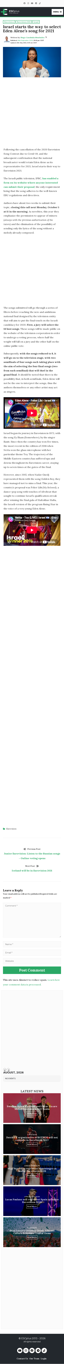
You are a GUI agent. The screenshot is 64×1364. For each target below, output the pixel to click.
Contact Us (22, 1358)
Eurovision (11, 829)
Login (43, 1358)
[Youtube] (19, 1350)
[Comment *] (32, 936)
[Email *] (32, 952)
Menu (56, 12)
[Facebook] (24, 3)
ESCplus (26, 1338)
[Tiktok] (44, 1350)
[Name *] (32, 944)
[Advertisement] (32, 113)
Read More (32, 1113)
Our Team (34, 1358)
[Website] (32, 960)
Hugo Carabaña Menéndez (33, 37)
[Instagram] (28, 3)
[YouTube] (32, 3)
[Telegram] (36, 3)
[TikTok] (40, 3)
